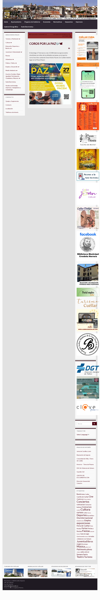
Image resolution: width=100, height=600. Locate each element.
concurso (81, 504)
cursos (80, 512)
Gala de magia (84, 534)
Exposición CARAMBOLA (39, 34)
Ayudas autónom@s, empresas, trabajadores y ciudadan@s (13, 87)
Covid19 (78, 510)
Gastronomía (80, 536)
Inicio (6, 22)
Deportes (82, 515)
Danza (89, 513)
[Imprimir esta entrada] (69, 48)
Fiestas (8, 55)
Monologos (84, 544)
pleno (89, 549)
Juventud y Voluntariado (13, 52)
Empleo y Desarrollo (12, 67)
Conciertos (83, 501)
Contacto (8, 105)
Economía (46, 22)
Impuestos (69, 22)
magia (79, 544)
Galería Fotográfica (11, 27)
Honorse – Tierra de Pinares (85, 464)
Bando (79, 494)
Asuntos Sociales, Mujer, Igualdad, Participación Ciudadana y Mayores (13, 76)
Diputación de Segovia (83, 455)
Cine (91, 496)
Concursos (87, 507)
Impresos (79, 22)
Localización (9, 108)
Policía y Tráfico (10, 63)
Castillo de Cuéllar (83, 497)
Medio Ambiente (11, 70)
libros (90, 541)
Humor (86, 536)
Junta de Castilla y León (84, 451)
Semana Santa (82, 554)
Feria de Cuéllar (83, 526)
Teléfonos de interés (12, 112)
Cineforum (80, 499)
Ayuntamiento (16, 22)
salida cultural (84, 552)
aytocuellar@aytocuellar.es (11, 586)
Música (81, 546)
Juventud (82, 541)
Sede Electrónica (27, 27)
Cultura (8, 42)
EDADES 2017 (80, 520)
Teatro (80, 556)
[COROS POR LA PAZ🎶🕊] (50, 83)
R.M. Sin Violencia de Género (85, 468)
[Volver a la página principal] (50, 9)
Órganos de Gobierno (32, 22)
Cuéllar (85, 513)
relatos (78, 552)
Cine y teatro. (87, 499)
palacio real (88, 547)
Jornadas (91, 536)
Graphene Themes (18, 587)
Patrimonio (81, 549)
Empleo (87, 520)
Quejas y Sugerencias (12, 101)
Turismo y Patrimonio (12, 39)
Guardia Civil (80, 472)
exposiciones (83, 523)
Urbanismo (9, 59)
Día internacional (85, 518)
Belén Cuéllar (85, 494)
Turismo (88, 556)
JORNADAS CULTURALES (84, 539)
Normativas (57, 22)
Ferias (84, 528)
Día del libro (90, 515)
